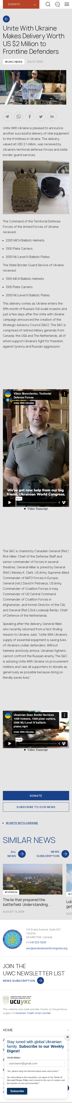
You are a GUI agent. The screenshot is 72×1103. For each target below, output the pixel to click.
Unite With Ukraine (23, 823)
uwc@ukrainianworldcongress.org (46, 948)
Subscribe (17, 1091)
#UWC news (13, 62)
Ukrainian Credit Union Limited (32, 1013)
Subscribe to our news (36, 807)
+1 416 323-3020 (36, 942)
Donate (36, 795)
